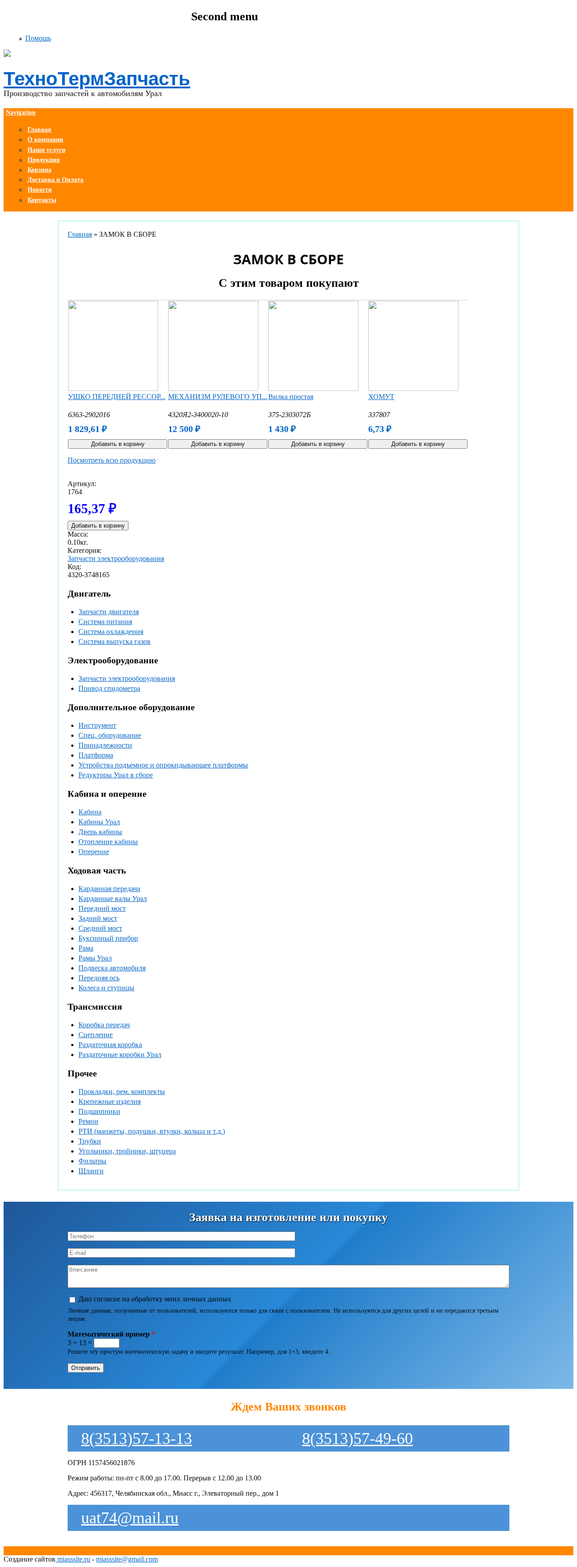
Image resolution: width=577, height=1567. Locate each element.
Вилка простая (290, 396)
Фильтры (92, 1161)
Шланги (91, 1171)
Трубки (89, 1141)
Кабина (89, 812)
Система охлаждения (110, 631)
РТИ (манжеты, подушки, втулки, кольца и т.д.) (151, 1131)
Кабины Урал (99, 822)
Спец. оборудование (109, 735)
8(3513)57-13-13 (136, 1438)
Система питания (105, 621)
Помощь (38, 38)
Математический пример (111, 1334)
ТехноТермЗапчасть (97, 78)
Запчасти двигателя (108, 612)
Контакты (41, 200)
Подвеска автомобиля (112, 968)
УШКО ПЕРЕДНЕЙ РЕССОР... (116, 396)
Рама (85, 948)
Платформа (95, 755)
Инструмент (97, 725)
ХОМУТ (381, 396)
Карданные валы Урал (112, 898)
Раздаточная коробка (110, 1044)
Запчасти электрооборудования (116, 558)
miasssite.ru (72, 1559)
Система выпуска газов (114, 641)
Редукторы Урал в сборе (115, 775)
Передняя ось (98, 978)
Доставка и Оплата (55, 179)
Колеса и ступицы (106, 988)
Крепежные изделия (109, 1101)
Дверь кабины (100, 832)
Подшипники (99, 1111)
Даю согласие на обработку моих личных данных (154, 1299)
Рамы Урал (95, 958)
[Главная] (224, 54)
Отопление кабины (108, 842)
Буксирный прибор (108, 938)
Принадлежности (105, 745)
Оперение (93, 851)
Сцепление (95, 1035)
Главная (80, 234)
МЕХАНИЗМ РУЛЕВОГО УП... (217, 396)
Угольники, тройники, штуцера (127, 1151)
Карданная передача (109, 888)
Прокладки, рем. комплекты (121, 1091)
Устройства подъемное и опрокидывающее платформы (163, 765)
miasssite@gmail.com (127, 1559)
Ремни (88, 1121)
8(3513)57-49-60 (357, 1438)
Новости (39, 189)
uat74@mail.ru (130, 1518)
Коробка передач (104, 1025)
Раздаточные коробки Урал (119, 1054)
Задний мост (97, 918)
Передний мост (102, 908)
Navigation (21, 112)
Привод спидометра (109, 688)
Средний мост (100, 928)
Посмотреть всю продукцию (112, 460)
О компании (45, 139)
